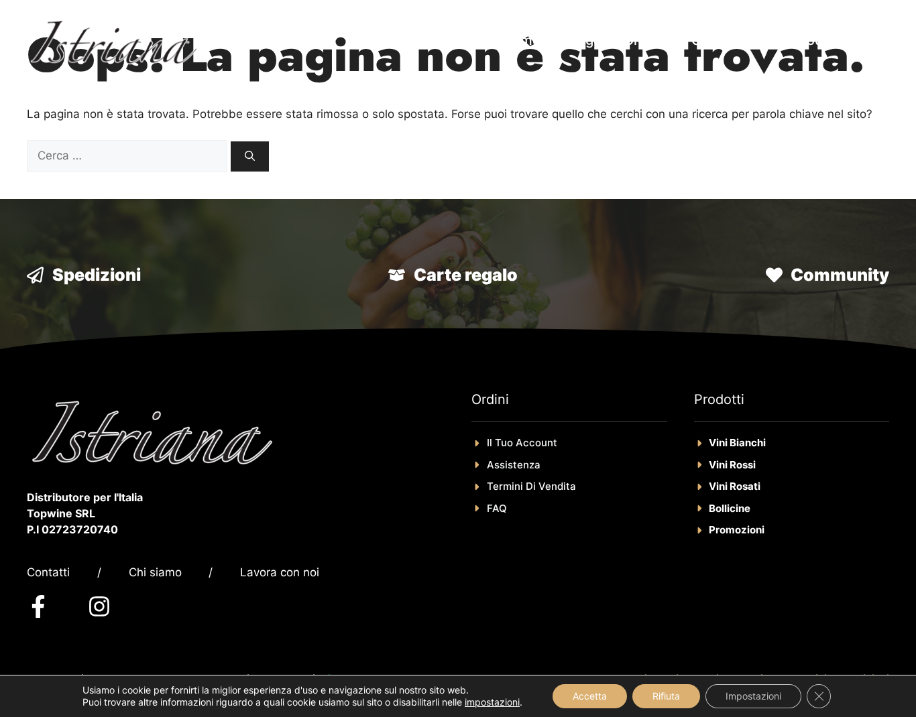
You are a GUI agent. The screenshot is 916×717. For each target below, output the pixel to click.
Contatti (48, 572)
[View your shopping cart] (869, 40)
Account (809, 40)
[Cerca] (250, 156)
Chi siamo (155, 572)
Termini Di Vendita (531, 486)
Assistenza (513, 464)
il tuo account (522, 442)
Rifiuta (666, 696)
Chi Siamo (723, 40)
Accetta (590, 696)
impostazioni (492, 702)
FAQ (497, 508)
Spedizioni (96, 275)
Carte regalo (466, 275)
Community (840, 275)
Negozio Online (616, 40)
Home (521, 40)
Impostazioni (753, 696)
